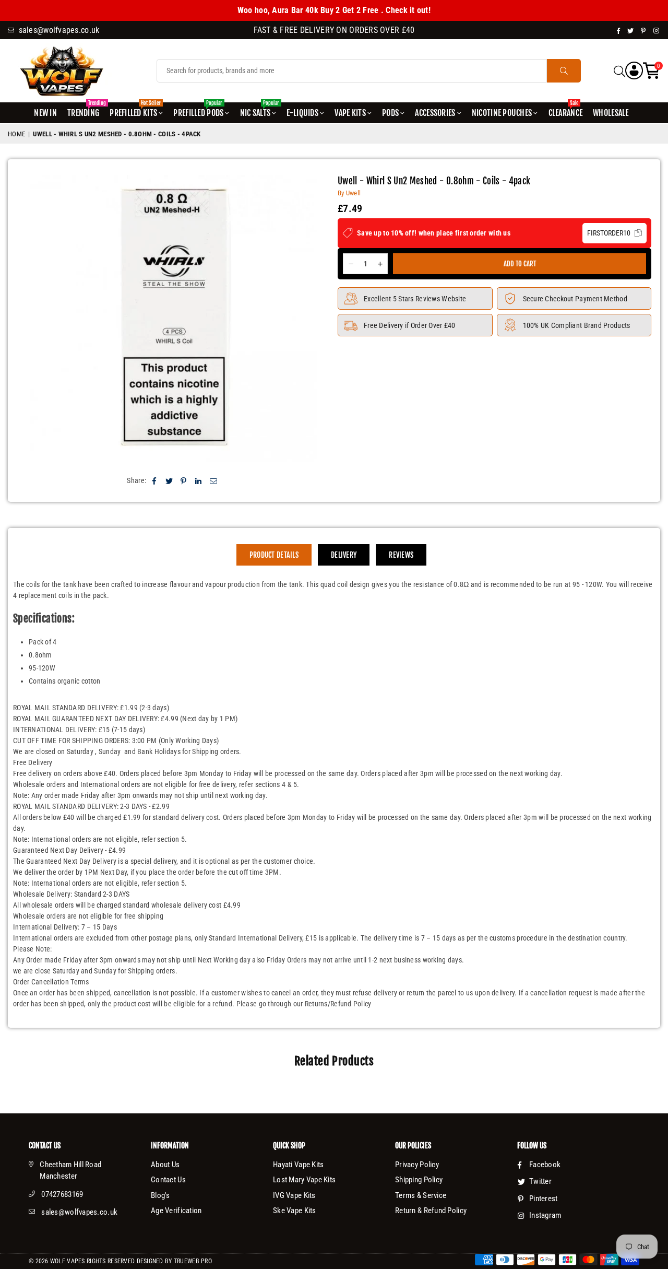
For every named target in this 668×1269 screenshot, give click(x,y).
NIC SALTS (259, 110)
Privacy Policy (417, 1164)
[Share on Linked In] (198, 480)
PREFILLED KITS (135, 110)
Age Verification (176, 1210)
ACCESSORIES (435, 113)
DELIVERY (343, 554)
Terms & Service (420, 1195)
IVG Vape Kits (294, 1195)
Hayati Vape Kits (298, 1164)
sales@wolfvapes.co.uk (79, 1212)
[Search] (619, 71)
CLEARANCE (565, 110)
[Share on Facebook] (154, 480)
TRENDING (84, 110)
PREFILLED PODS (198, 110)
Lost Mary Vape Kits (304, 1179)
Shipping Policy (419, 1179)
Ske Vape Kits (294, 1210)
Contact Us (168, 1179)
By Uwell (349, 193)
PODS (390, 113)
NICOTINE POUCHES (502, 113)
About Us (165, 1164)
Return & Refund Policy (431, 1210)
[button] (651, 71)
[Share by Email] (214, 480)
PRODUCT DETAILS (274, 554)
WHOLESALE (611, 113)
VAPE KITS (350, 113)
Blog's (160, 1195)
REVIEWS (401, 554)
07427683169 (62, 1194)
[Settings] (634, 71)
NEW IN (45, 113)
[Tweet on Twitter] (169, 480)
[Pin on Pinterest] (184, 480)
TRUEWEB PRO (193, 1261)
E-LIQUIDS (302, 113)
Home (16, 134)
